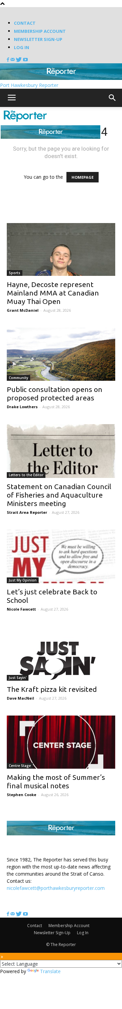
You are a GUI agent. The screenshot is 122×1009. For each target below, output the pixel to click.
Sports (14, 272)
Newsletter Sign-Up (38, 39)
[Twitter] (19, 60)
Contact (25, 23)
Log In (21, 47)
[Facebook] (9, 60)
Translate (50, 971)
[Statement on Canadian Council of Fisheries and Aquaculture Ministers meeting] (61, 451)
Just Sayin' (17, 677)
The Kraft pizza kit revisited (52, 689)
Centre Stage (20, 765)
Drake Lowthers (22, 406)
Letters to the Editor (26, 475)
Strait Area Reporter (27, 512)
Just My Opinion (23, 580)
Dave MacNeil (20, 698)
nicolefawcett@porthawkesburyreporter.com (56, 888)
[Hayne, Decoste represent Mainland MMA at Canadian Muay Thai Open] (61, 249)
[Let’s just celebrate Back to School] (61, 556)
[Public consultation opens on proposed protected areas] (61, 354)
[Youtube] (25, 60)
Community (18, 377)
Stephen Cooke (21, 794)
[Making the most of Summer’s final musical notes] (61, 742)
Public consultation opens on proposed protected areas (54, 393)
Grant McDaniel (23, 310)
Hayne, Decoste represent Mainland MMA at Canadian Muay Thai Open (53, 292)
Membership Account (40, 31)
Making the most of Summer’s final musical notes (56, 781)
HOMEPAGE (83, 177)
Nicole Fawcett (21, 609)
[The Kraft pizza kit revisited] (61, 654)
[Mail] (13, 60)
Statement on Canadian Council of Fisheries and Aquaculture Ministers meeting (59, 494)
